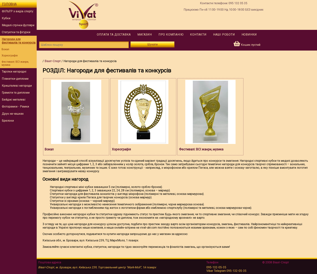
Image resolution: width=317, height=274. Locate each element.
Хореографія (10, 55)
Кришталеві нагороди (17, 85)
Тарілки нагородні (14, 71)
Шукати (152, 44)
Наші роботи (224, 34)
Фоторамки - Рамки (15, 106)
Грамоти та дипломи (16, 92)
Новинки (249, 34)
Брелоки (8, 120)
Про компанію (171, 34)
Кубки (6, 18)
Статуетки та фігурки (16, 32)
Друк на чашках (13, 113)
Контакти (198, 34)
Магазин (144, 34)
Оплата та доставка (114, 34)
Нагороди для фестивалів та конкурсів (19, 40)
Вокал (5, 49)
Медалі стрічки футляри (18, 25)
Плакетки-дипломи (15, 78)
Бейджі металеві (13, 99)
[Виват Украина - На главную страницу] (83, 15)
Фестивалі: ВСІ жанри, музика (15, 63)
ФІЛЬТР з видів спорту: (18, 11)
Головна (9, 4)
